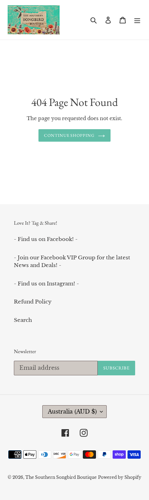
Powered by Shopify (119, 477)
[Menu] (137, 19)
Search (23, 320)
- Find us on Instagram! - (46, 283)
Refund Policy (33, 301)
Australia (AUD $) (72, 411)
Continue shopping (69, 135)
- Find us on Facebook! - (46, 239)
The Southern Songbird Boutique (61, 477)
